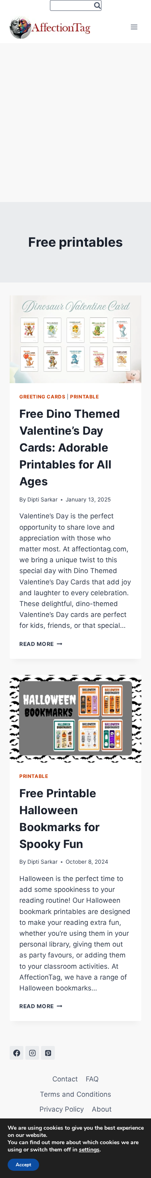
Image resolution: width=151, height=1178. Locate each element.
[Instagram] (32, 1053)
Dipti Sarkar (42, 499)
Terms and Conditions (75, 1094)
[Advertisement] (75, 122)
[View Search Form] (75, 5)
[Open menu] (133, 27)
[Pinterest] (48, 1053)
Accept (23, 1164)
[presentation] (75, 339)
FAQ (92, 1079)
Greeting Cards (42, 397)
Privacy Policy (61, 1109)
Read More (40, 644)
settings (89, 1149)
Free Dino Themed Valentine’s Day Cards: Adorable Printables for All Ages (69, 447)
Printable (84, 397)
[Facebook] (16, 1053)
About (102, 1109)
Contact (65, 1079)
